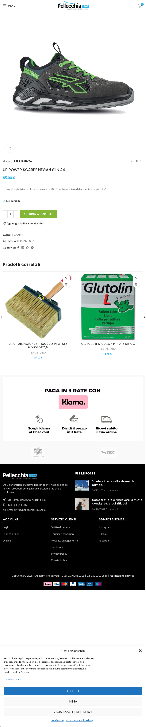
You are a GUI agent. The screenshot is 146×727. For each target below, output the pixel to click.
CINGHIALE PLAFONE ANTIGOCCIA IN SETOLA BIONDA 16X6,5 (38, 346)
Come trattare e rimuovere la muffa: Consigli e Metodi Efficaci (117, 502)
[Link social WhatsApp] (27, 247)
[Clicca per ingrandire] (10, 148)
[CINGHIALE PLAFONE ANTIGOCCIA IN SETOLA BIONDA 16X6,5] (38, 306)
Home (6, 161)
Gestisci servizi (13, 678)
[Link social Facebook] (18, 247)
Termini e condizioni (62, 533)
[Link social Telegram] (32, 247)
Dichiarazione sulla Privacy (79, 720)
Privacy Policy (59, 553)
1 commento (112, 490)
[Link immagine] (20, 476)
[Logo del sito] (73, 5)
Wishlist (8, 540)
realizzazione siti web (122, 575)
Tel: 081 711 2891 (18, 504)
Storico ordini (11, 533)
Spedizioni (57, 547)
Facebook (104, 540)
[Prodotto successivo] (141, 161)
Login (6, 527)
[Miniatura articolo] (82, 486)
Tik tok (103, 533)
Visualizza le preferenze (73, 712)
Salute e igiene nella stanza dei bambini (113, 483)
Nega (73, 701)
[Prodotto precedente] (131, 161)
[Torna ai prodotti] (136, 161)
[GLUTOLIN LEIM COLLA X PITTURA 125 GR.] (108, 306)
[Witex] (108, 452)
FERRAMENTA (23, 161)
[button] (140, 651)
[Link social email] (22, 247)
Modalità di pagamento (64, 540)
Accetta (73, 691)
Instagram (105, 527)
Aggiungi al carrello (38, 213)
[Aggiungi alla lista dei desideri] (66, 278)
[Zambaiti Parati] (38, 452)
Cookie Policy (57, 720)
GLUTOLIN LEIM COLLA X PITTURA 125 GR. (108, 344)
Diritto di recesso (61, 527)
